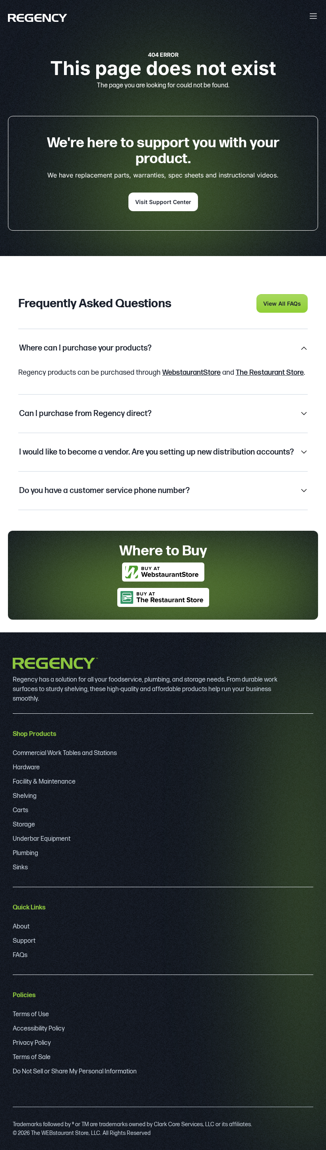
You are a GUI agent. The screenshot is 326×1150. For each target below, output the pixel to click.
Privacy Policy (32, 1043)
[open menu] (313, 16)
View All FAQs (282, 303)
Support (24, 941)
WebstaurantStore (191, 372)
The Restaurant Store (270, 372)
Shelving (25, 796)
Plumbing (25, 853)
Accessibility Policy (39, 1028)
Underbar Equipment (41, 839)
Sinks (20, 867)
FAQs (20, 955)
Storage (24, 824)
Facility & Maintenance (44, 782)
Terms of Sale (31, 1057)
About (21, 926)
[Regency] (37, 18)
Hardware (26, 767)
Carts (20, 810)
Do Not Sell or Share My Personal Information (75, 1071)
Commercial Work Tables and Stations (65, 753)
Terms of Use (31, 1014)
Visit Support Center (163, 201)
